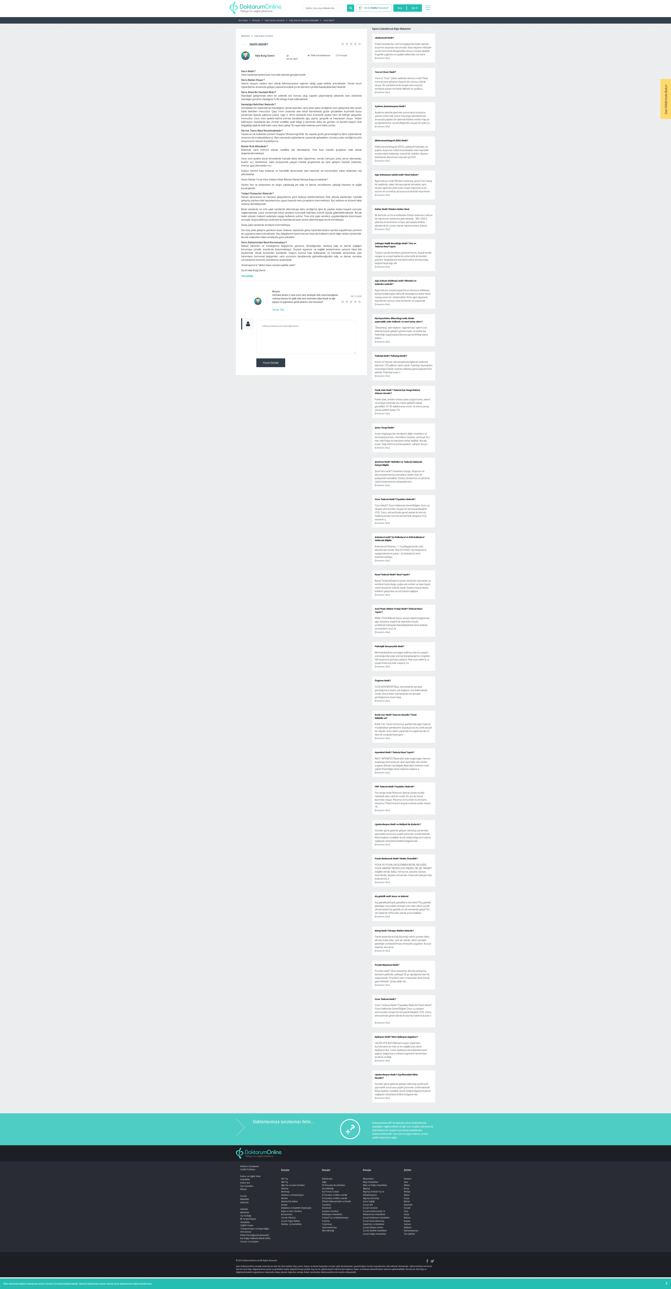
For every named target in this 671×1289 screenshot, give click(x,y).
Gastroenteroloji (329, 1227)
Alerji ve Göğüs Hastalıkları (375, 1185)
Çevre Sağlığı (369, 1201)
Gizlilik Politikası (247, 1169)
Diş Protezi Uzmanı (330, 1191)
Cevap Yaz (278, 309)
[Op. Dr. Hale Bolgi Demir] (245, 55)
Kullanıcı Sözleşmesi (249, 1166)
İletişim (243, 1189)
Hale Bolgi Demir (265, 55)
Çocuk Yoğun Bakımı (290, 1221)
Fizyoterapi (327, 1224)
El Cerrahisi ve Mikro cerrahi (334, 1195)
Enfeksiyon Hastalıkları (332, 1214)
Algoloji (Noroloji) (371, 1198)
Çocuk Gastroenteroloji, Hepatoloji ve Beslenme (374, 1223)
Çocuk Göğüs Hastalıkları (374, 1234)
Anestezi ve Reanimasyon (292, 1195)
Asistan (284, 1198)
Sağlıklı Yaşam (246, 1225)
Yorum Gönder (271, 362)
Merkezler (244, 1212)
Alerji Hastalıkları (370, 1182)
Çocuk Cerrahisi (370, 1208)
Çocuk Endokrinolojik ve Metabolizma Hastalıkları (374, 1213)
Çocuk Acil (368, 1204)
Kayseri (407, 1221)
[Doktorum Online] (255, 6)
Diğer (324, 1182)
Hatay (406, 1214)
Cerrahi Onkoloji (288, 1217)
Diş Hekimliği (328, 1188)
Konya (406, 1198)
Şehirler (407, 1170)
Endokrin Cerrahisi (330, 1211)
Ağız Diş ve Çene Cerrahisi (293, 1185)
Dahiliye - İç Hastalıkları (291, 1224)
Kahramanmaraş (411, 1230)
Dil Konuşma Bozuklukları (333, 1185)
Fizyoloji (326, 1221)
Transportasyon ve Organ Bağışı (254, 1228)
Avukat (284, 1204)
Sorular (243, 1196)
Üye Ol (415, 8)
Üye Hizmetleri (246, 1186)
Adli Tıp (284, 1182)
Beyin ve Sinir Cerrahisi (291, 1211)
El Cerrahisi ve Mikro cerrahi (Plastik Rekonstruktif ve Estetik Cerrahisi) (336, 1201)
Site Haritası (245, 1231)
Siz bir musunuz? (376, 7)
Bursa (406, 1188)
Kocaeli (407, 1208)
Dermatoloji (327, 1178)
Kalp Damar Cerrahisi (263, 36)
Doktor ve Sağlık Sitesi (250, 1176)
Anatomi (284, 1188)
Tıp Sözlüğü (245, 1215)
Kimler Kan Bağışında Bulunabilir (254, 1235)
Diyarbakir (408, 1204)
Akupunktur (368, 1178)
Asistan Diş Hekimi (289, 1201)
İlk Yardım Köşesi (248, 1219)
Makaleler (245, 36)
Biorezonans (286, 1214)
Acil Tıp (284, 1178)
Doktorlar (244, 1202)
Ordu (406, 1211)
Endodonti (326, 1208)
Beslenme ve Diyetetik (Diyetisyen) (296, 1208)
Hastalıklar (245, 1179)
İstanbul (407, 1178)
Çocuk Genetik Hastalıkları (375, 1230)
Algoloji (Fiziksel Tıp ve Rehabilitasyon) (373, 1193)
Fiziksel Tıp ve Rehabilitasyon (335, 1217)
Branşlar (285, 1170)
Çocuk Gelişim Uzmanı (373, 1227)
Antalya (407, 1191)
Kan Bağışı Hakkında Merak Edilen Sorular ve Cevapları (255, 1240)
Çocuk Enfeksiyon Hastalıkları (376, 1217)
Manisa (407, 1217)
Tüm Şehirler (409, 1234)
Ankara (407, 1185)
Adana (406, 1195)
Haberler (244, 1209)
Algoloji (366, 1188)
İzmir (406, 1182)
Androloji (285, 1191)
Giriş (400, 8)
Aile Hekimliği (328, 1230)
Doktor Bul (245, 1182)
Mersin (407, 1201)
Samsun (407, 1224)
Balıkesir (408, 1227)
